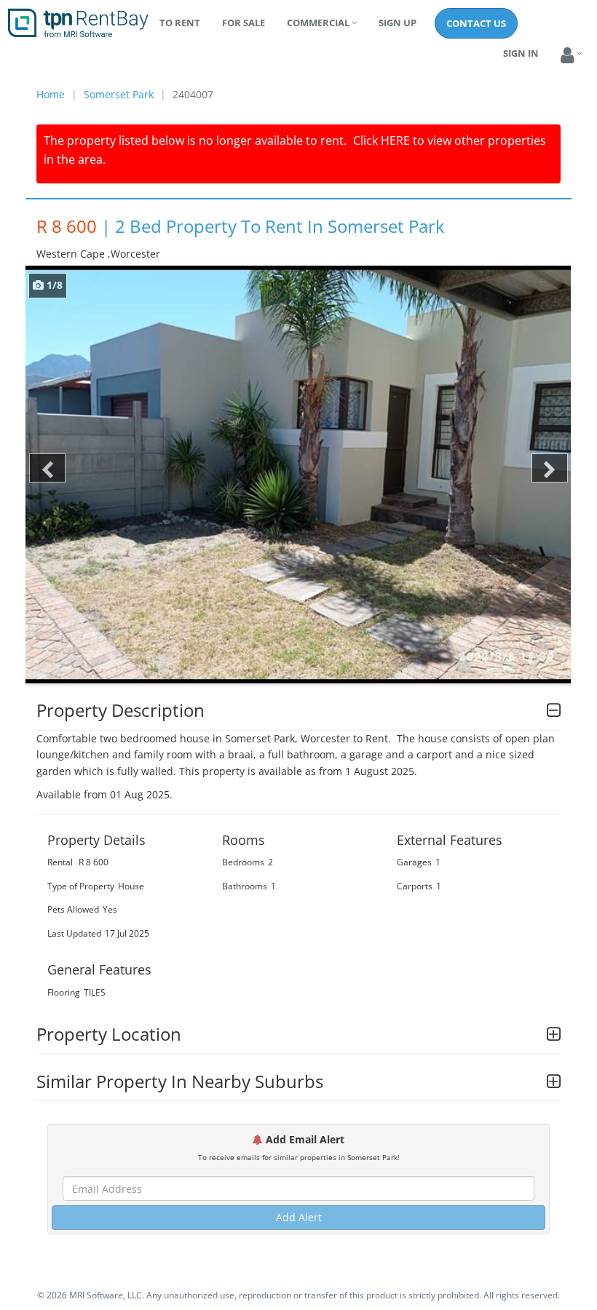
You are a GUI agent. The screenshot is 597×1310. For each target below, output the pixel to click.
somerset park (119, 94)
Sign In (521, 53)
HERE (395, 140)
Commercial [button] (318, 22)
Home (50, 94)
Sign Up (397, 22)
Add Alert (299, 1217)
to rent (179, 22)
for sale (243, 22)
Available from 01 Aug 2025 (103, 794)
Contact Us (476, 23)
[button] (567, 56)
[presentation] (47, 468)
